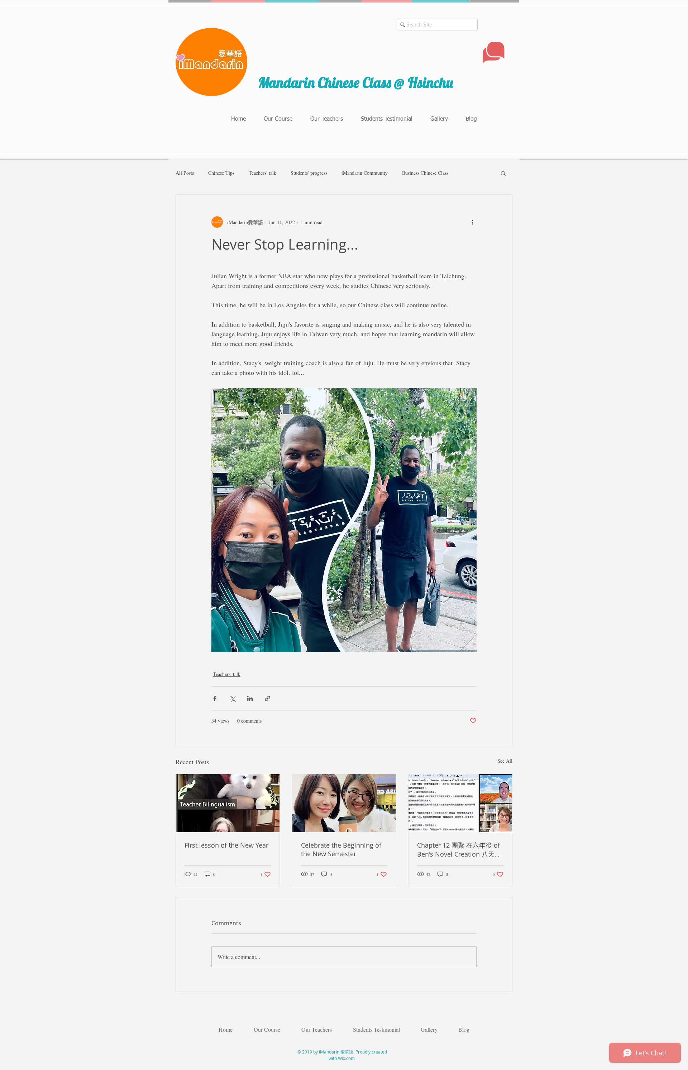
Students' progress (309, 172)
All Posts (185, 172)
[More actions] (472, 222)
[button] (503, 173)
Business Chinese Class (425, 172)
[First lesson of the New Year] (228, 803)
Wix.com (346, 1058)
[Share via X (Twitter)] (232, 698)
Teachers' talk (262, 172)
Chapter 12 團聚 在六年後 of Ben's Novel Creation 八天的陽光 (459, 850)
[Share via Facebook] (214, 698)
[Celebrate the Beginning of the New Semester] (344, 803)
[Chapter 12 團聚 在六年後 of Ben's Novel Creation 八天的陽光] (460, 803)
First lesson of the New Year (226, 845)
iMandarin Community (364, 172)
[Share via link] (267, 698)
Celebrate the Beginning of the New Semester (341, 849)
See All (504, 760)
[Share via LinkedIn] (250, 698)
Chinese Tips (221, 172)
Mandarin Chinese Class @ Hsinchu (357, 82)
